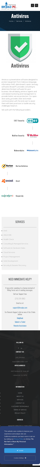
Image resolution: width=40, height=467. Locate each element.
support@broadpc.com (20, 307)
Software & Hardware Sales (14, 248)
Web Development (10, 261)
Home (11, 21)
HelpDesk (20, 318)
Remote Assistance (20, 325)
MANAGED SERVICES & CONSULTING (20, 426)
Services (19, 21)
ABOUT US (20, 396)
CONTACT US (20, 403)
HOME (20, 393)
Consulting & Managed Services (15, 244)
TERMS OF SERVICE (20, 410)
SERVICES (20, 400)
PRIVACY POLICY (20, 413)
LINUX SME (7, 235)
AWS (5, 231)
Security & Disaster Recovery (14, 265)
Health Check (8, 239)
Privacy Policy (18, 439)
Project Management (11, 257)
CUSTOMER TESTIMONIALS (20, 406)
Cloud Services (9, 252)
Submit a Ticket (20, 322)
